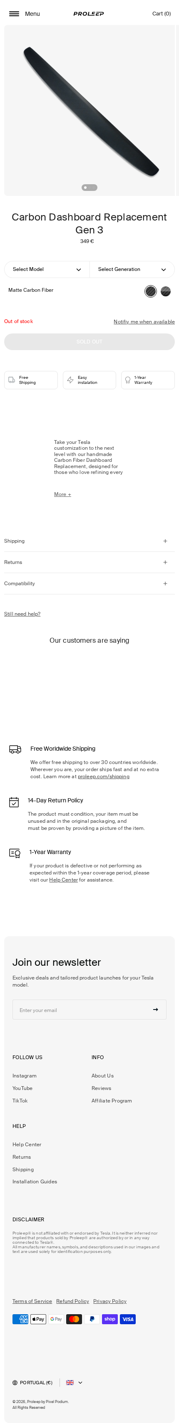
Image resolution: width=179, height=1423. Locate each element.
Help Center (63, 880)
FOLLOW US (27, 1057)
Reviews (102, 1088)
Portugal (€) (36, 1382)
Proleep (33, 1401)
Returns (21, 1157)
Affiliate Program (112, 1100)
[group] (89, 110)
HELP (19, 1126)
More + (62, 494)
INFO (98, 1057)
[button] (85, 187)
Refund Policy (72, 1301)
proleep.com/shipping (103, 776)
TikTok (19, 1100)
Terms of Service (32, 1301)
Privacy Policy (110, 1301)
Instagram (24, 1075)
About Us (103, 1075)
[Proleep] (88, 14)
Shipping (23, 1169)
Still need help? (22, 614)
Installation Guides (34, 1181)
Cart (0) (161, 15)
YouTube (22, 1088)
